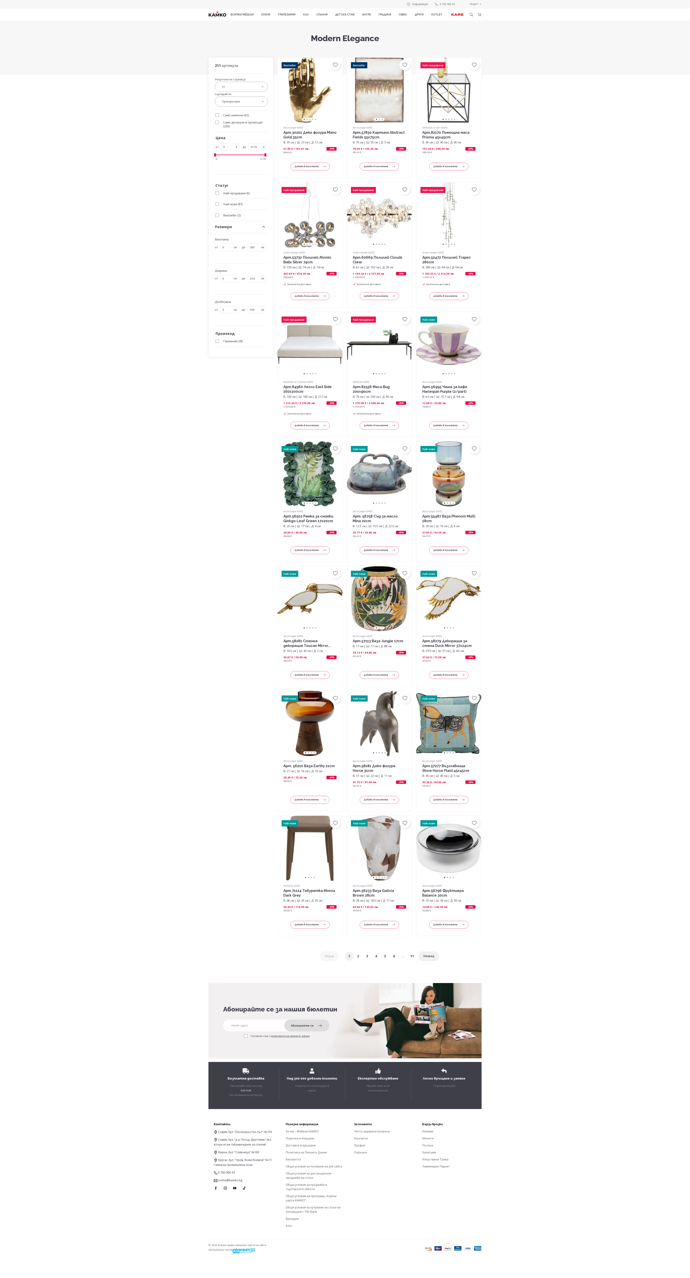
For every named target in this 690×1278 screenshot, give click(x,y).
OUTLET (436, 14)
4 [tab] (312, 119)
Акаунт (474, 4)
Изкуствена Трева (435, 1159)
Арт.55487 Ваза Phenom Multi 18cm (448, 518)
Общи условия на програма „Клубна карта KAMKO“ (311, 1198)
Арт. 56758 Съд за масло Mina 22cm (375, 518)
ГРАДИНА (385, 14)
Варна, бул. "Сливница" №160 (238, 1152)
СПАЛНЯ (322, 14)
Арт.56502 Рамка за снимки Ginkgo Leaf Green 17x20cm (308, 518)
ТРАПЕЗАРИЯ (286, 14)
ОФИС (403, 14)
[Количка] (479, 14)
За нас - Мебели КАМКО (302, 1131)
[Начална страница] (217, 14)
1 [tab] (304, 119)
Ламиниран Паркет (436, 1166)
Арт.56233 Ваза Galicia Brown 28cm (373, 892)
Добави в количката (307, 166)
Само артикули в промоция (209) (242, 124)
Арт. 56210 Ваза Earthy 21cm (309, 766)
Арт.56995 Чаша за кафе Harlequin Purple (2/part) (444, 389)
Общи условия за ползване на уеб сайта (314, 1166)
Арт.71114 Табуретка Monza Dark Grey (309, 892)
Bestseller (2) (232, 215)
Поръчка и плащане (300, 1138)
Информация (420, 4)
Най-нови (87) (233, 204)
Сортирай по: (223, 94)
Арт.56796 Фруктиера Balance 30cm (443, 892)
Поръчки (360, 1152)
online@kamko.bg (230, 1180)
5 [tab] (315, 119)
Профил (359, 1145)
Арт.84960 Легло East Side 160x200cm (307, 389)
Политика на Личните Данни (306, 1152)
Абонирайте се (302, 1025)
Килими (427, 1131)
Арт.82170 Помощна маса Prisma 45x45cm (446, 134)
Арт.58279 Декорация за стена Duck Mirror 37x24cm (447, 643)
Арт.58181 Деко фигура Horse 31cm (374, 768)
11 (412, 956)
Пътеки (427, 1145)
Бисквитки (293, 1159)
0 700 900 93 (447, 4)
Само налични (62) (236, 115)
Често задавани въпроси (372, 1131)
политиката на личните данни (290, 1036)
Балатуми (429, 1152)
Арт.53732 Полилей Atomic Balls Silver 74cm (307, 259)
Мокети (427, 1138)
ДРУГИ (419, 14)
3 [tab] (309, 119)
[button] (335, 64)
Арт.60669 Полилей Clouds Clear (377, 259)
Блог (289, 1226)
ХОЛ (306, 14)
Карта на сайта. (257, 1245)
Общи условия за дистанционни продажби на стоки (308, 1175)
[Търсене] (471, 14)
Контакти (361, 1138)
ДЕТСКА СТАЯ (345, 14)
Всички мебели (242, 14)
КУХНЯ (265, 14)
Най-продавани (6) (236, 193)
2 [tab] (307, 119)
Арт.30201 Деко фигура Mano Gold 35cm (310, 134)
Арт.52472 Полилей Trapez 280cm (446, 259)
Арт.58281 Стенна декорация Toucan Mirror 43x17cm (305, 643)
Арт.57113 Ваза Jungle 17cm (378, 641)
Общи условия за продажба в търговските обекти (306, 1187)
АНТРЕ (366, 14)
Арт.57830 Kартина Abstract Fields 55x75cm (379, 134)
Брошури (292, 1219)
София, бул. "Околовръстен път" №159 (245, 1132)
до (244, 147)
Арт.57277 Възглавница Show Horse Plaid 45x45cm (445, 768)
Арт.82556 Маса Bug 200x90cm (371, 389)
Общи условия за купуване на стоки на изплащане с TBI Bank (313, 1209)
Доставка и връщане (301, 1145)
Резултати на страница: (230, 79)
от (217, 147)
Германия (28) (233, 341)
